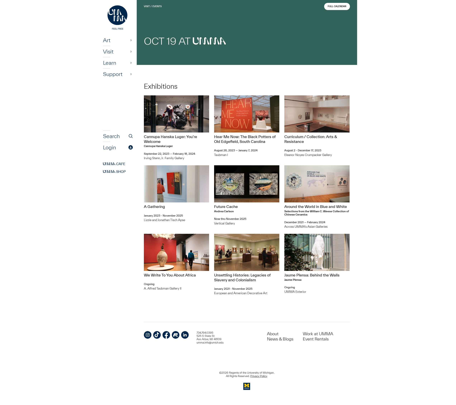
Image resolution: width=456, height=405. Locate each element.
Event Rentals (316, 339)
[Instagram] (147, 335)
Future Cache (226, 206)
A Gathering (154, 206)
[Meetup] (175, 335)
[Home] (118, 17)
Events (157, 6)
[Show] (131, 40)
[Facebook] (166, 335)
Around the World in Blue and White (315, 206)
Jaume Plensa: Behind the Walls (312, 275)
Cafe (114, 164)
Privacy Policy (258, 376)
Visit (108, 51)
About (272, 333)
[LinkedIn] (185, 335)
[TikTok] (157, 335)
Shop (114, 172)
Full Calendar (337, 6)
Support (112, 74)
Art (106, 40)
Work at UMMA (318, 333)
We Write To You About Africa (170, 275)
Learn (109, 63)
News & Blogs (280, 339)
